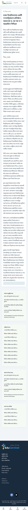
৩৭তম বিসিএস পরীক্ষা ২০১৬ (10, 330)
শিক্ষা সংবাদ (8, 12)
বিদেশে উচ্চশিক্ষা (6, 461)
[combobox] (16, 2)
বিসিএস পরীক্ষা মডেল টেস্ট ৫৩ (10, 359)
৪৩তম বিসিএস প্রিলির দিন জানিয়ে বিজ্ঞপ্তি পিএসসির (13, 306)
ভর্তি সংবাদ (4, 458)
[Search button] (21, 2)
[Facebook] (11, 494)
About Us (4, 479)
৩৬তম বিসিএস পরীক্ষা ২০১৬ (10, 337)
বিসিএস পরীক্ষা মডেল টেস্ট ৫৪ (10, 355)
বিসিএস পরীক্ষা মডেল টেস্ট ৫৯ (10, 334)
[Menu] (25, 2)
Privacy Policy (5, 483)
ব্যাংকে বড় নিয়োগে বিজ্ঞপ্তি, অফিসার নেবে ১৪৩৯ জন (13, 311)
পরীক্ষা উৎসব (5, 467)
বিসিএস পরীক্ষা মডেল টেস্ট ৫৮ (10, 341)
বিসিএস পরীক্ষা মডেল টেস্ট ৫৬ (10, 348)
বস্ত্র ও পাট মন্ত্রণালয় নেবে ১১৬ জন (11, 296)
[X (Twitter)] (16, 494)
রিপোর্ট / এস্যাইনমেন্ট (6, 469)
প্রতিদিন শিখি (5, 456)
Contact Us (4, 481)
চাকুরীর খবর (5, 454)
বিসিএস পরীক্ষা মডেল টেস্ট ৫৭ (10, 344)
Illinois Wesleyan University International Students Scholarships (14, 316)
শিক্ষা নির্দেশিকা (5, 471)
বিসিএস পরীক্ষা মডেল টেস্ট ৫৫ (10, 352)
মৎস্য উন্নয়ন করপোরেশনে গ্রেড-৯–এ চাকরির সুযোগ (13, 300)
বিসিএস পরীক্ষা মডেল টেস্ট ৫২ (10, 363)
